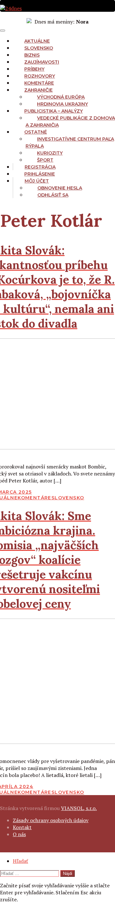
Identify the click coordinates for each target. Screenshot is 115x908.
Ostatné (35, 132)
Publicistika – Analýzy (53, 111)
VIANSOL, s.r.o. (79, 808)
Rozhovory (39, 76)
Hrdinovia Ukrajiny (62, 104)
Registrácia (40, 167)
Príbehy (34, 69)
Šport (45, 160)
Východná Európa (61, 97)
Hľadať (20, 860)
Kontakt (22, 827)
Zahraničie (38, 90)
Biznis (32, 55)
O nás (19, 834)
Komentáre (39, 83)
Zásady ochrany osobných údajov (50, 820)
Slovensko (38, 48)
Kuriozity (50, 153)
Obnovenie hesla (59, 188)
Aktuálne (37, 41)
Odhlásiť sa (52, 195)
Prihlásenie (39, 174)
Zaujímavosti (41, 62)
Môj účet (37, 181)
